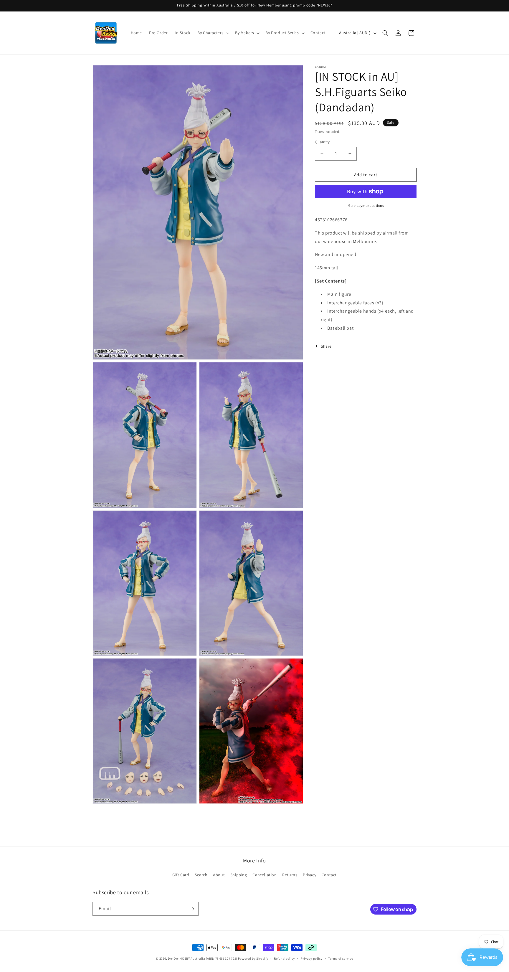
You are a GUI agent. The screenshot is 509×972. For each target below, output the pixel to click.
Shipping (238, 874)
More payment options (366, 205)
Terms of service (340, 958)
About (219, 874)
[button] (213, 33)
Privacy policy (312, 958)
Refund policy (284, 958)
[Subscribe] (191, 909)
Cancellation (264, 874)
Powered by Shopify (253, 958)
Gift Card (180, 874)
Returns (289, 874)
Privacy (309, 874)
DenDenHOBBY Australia (186, 958)
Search (201, 874)
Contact (329, 874)
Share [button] (326, 346)
